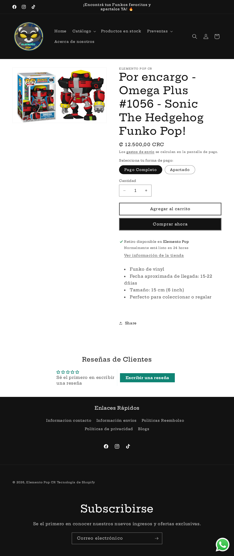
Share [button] (131, 323)
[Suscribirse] (156, 538)
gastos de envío (140, 152)
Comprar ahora (170, 224)
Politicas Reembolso (163, 420)
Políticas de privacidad (109, 429)
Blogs (143, 429)
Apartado (180, 170)
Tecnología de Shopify (76, 482)
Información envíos (116, 420)
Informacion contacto (68, 420)
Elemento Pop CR (41, 482)
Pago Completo (140, 170)
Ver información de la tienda (154, 255)
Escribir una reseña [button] (147, 377)
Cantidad (127, 181)
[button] (83, 31)
